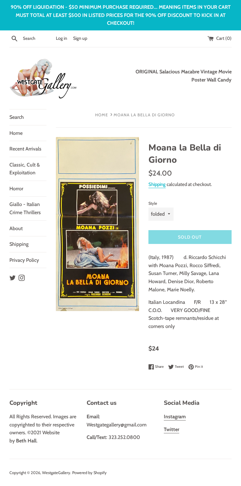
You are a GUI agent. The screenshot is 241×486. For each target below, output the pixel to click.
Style (152, 203)
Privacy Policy (24, 260)
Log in (61, 38)
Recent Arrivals (25, 149)
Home (16, 133)
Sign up (80, 38)
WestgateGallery (56, 472)
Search (16, 117)
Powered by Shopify (89, 472)
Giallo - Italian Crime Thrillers (25, 208)
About (16, 228)
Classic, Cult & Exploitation (24, 169)
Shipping (19, 244)
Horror (16, 189)
